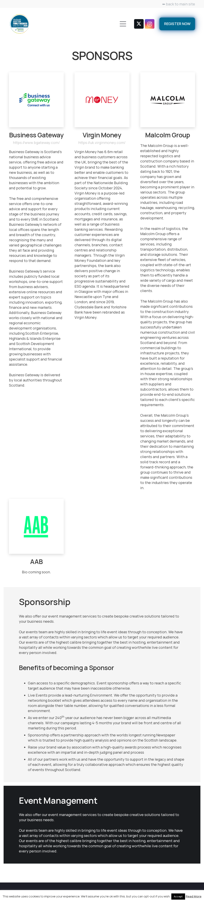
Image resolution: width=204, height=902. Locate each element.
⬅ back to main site (178, 4)
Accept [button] (178, 896)
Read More (193, 896)
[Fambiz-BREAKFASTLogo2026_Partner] (19, 24)
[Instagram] (149, 24)
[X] (139, 24)
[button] (123, 24)
